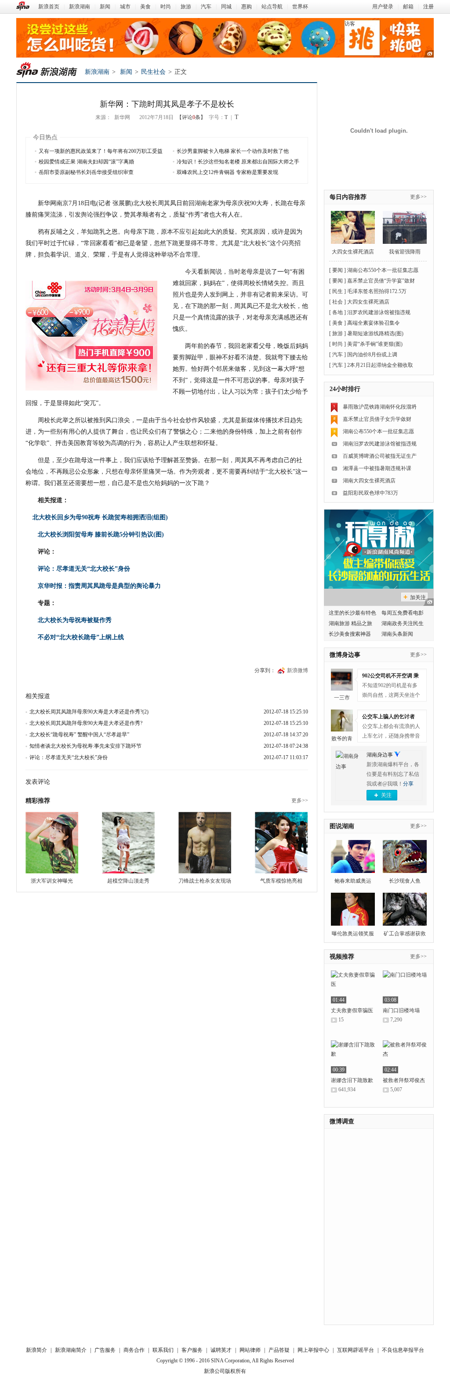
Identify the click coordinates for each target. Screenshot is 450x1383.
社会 (337, 302)
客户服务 (192, 1350)
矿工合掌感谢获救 (405, 933)
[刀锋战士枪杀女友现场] (204, 842)
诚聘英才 (221, 1350)
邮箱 (408, 7)
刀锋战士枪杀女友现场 (204, 881)
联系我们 (163, 1350)
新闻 (105, 7)
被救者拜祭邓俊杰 (404, 1080)
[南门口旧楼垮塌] (405, 986)
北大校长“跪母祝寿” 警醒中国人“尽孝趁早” (79, 734)
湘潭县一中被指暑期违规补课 (377, 468)
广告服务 (105, 1350)
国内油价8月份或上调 (372, 354)
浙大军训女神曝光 (52, 881)
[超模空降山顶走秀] (128, 842)
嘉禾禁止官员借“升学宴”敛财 (381, 281)
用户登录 (382, 7)
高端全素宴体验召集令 (373, 323)
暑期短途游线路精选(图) (375, 333)
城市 (125, 7)
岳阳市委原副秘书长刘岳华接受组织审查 (86, 172)
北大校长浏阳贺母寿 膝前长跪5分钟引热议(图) (101, 534)
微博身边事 (345, 655)
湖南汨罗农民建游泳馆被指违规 (380, 444)
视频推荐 (342, 956)
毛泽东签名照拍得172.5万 (376, 291)
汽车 (206, 7)
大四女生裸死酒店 (353, 252)
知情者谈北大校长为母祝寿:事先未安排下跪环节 (85, 746)
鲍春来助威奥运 (352, 881)
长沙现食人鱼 (405, 881)
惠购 (246, 7)
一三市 (342, 698)
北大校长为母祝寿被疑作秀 (75, 620)
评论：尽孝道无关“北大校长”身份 (84, 568)
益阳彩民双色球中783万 (370, 493)
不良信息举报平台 (403, 1350)
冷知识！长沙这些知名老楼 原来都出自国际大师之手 (238, 162)
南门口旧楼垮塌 (401, 1010)
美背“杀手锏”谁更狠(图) (375, 344)
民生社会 (153, 72)
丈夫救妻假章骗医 (352, 1010)
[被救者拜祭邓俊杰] (405, 1056)
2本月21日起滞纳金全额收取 (380, 365)
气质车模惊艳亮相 (281, 881)
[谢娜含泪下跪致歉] (353, 1056)
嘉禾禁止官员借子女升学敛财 (377, 419)
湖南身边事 (380, 755)
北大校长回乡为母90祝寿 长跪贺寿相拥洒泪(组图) (96, 517)
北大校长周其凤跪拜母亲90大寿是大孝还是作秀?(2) (89, 712)
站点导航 (272, 7)
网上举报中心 (313, 1350)
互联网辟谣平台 (355, 1350)
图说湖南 (342, 826)
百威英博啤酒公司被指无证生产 (380, 456)
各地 (337, 312)
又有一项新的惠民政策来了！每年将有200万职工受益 (101, 151)
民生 (337, 291)
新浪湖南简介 (71, 1350)
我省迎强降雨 (405, 252)
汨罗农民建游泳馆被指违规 (378, 312)
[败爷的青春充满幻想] (342, 720)
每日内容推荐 (348, 197)
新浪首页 (48, 7)
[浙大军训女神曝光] (51, 842)
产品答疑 (279, 1350)
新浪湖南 (79, 7)
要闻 (337, 270)
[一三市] (342, 680)
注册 (428, 7)
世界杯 (300, 7)
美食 (145, 7)
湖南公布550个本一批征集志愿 (382, 270)
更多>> (299, 800)
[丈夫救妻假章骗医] (353, 986)
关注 (386, 795)
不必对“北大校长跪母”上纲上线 (81, 637)
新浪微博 (297, 670)
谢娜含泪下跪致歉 (352, 1080)
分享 (408, 784)
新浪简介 (36, 1350)
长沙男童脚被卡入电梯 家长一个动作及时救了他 (233, 151)
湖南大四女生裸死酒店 (369, 481)
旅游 (186, 7)
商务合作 (134, 1350)
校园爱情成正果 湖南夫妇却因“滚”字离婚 (86, 162)
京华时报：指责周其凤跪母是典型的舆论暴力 (99, 586)
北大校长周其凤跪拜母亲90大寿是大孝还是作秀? (85, 723)
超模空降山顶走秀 (128, 881)
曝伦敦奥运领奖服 (353, 933)
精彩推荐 (37, 800)
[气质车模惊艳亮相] (281, 842)
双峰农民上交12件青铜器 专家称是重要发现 (227, 172)
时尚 (165, 7)
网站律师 (250, 1350)
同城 (226, 7)
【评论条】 (191, 117)
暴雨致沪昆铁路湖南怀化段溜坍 (380, 407)
